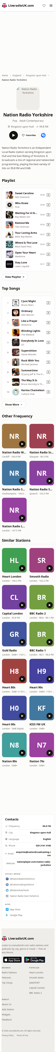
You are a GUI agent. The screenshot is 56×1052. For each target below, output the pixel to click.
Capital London (12, 613)
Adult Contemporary (31, 120)
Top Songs (7, 982)
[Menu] (51, 5)
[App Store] (12, 960)
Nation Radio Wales (14, 452)
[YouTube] (48, 195)
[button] (14, 436)
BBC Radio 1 (38, 650)
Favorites (31, 135)
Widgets (6, 1014)
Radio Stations (9, 972)
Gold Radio (9, 650)
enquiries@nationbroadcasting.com (33, 854)
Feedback (7, 1019)
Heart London (11, 576)
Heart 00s (8, 724)
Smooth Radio (39, 576)
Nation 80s (9, 761)
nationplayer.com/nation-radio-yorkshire (34, 863)
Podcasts (6, 977)
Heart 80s (8, 687)
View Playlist (13, 277)
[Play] (13, 135)
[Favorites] (44, 5)
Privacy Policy (8, 1035)
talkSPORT (34, 982)
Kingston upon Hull (36, 75)
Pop (15, 120)
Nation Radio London (14, 526)
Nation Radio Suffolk (42, 489)
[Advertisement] (28, 43)
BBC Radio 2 (38, 613)
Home (5, 75)
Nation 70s (37, 761)
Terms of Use (22, 1035)
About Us (6, 1004)
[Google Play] (34, 960)
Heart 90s (36, 687)
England (17, 75)
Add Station (8, 1009)
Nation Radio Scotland (42, 452)
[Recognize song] (43, 135)
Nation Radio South (14, 489)
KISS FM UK (37, 724)
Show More (12, 404)
